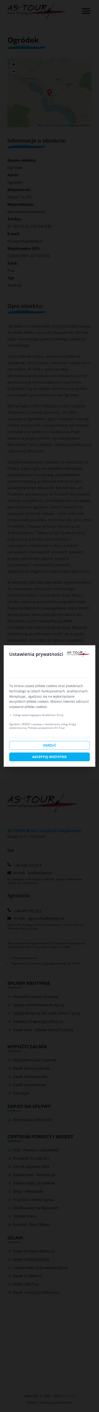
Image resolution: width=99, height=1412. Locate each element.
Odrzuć (49, 745)
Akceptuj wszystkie (49, 757)
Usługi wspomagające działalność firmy (38, 715)
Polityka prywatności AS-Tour (46, 728)
